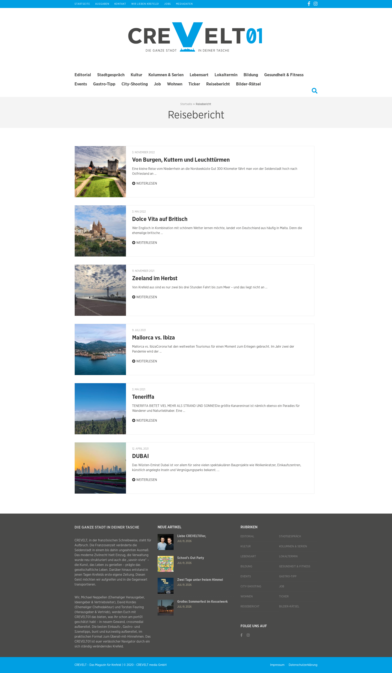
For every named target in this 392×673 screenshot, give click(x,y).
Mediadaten (184, 4)
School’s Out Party (190, 558)
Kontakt (120, 4)
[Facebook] (309, 4)
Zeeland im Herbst (154, 278)
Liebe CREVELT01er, (191, 536)
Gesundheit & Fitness (284, 75)
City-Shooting (134, 84)
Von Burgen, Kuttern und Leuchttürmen (181, 160)
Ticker (194, 84)
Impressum (277, 664)
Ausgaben (102, 4)
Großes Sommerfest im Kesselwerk (202, 601)
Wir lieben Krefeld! (145, 4)
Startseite (82, 4)
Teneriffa (143, 397)
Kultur (136, 75)
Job (157, 84)
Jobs (167, 4)
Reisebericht (218, 84)
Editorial (83, 75)
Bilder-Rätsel (248, 84)
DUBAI (140, 456)
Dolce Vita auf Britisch (159, 219)
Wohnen (174, 84)
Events (81, 84)
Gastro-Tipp (104, 84)
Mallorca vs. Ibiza (153, 338)
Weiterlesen (146, 183)
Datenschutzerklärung (303, 664)
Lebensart (199, 75)
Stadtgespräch (111, 75)
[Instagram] (315, 4)
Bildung (251, 75)
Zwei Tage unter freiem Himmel (200, 579)
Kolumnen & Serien (166, 75)
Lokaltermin (226, 75)
